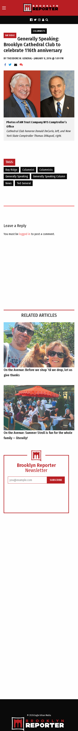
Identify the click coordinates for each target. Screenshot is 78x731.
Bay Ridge (10, 35)
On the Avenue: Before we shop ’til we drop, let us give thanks (38, 372)
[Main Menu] (4, 8)
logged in (24, 234)
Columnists (39, 31)
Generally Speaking (16, 176)
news (8, 183)
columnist (28, 169)
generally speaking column (49, 176)
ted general (24, 183)
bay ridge (11, 169)
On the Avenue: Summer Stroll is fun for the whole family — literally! (38, 435)
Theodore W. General (19, 58)
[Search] (47, 19)
